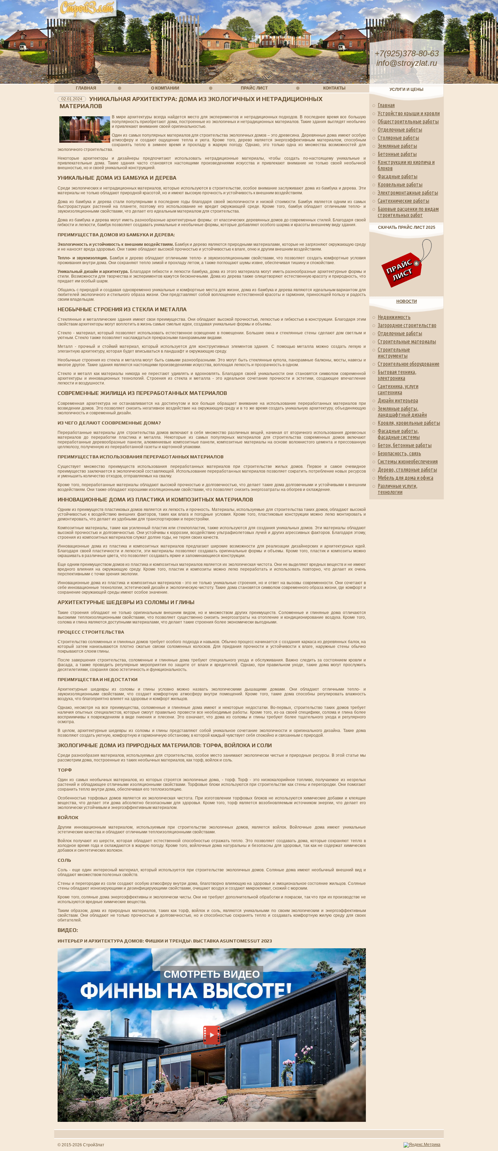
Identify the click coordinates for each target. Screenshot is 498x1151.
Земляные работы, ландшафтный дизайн (402, 411)
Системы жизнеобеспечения (408, 461)
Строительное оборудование (408, 364)
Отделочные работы (400, 129)
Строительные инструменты (394, 352)
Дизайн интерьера (398, 400)
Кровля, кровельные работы (409, 423)
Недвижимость (394, 317)
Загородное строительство (407, 325)
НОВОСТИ (406, 301)
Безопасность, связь (399, 453)
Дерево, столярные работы (407, 470)
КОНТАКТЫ (334, 88)
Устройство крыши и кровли (409, 113)
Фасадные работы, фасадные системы (399, 434)
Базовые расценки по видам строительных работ (408, 212)
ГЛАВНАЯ (86, 88)
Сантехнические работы (403, 201)
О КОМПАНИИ (165, 88)
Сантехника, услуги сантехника (398, 389)
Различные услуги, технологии (397, 489)
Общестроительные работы (408, 121)
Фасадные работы (397, 176)
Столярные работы (398, 138)
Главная (386, 105)
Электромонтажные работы (408, 193)
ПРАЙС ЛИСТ (254, 88)
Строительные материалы (407, 341)
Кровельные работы (400, 184)
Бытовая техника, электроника (397, 375)
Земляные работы (397, 146)
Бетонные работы (397, 154)
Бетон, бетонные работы (405, 445)
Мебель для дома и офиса (405, 478)
